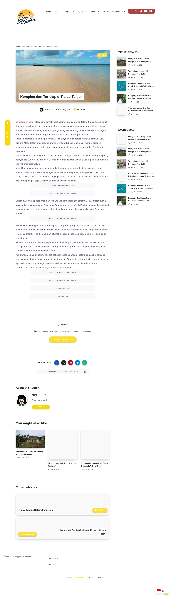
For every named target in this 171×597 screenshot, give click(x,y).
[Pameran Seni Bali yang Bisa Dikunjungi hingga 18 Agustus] (121, 176)
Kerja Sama (82, 12)
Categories (67, 12)
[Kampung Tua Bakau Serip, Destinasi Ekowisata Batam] (121, 98)
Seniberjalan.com (81, 577)
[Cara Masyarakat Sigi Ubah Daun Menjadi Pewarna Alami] (121, 110)
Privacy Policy (52, 558)
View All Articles (41, 407)
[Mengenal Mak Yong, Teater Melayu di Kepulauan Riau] (121, 139)
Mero (34, 395)
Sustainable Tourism (111, 12)
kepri (52, 331)
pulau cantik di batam (63, 331)
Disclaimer (51, 564)
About (57, 12)
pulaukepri (77, 331)
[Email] (150, 11)
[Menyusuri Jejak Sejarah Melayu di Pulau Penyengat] (121, 61)
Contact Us (94, 12)
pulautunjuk (87, 331)
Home (48, 12)
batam (45, 331)
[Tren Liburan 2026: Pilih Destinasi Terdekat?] (121, 73)
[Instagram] (141, 11)
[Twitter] (136, 11)
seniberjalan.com (24, 122)
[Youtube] (145, 11)
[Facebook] (132, 11)
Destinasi (25, 46)
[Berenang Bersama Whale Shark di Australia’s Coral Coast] (121, 86)
